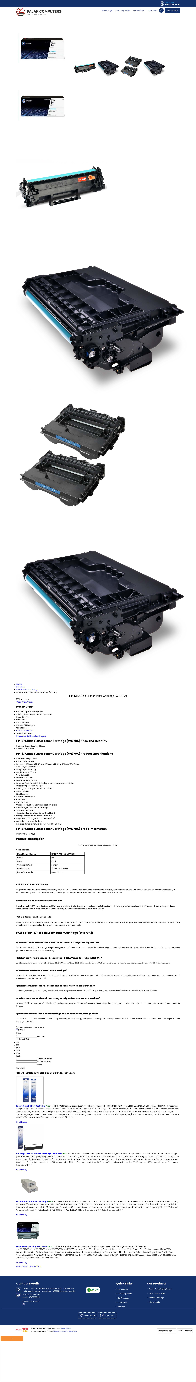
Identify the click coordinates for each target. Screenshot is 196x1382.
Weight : (131, 1159)
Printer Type (21, 767)
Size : (51, 1114)
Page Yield (20, 818)
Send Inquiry (40, 736)
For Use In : (143, 1106)
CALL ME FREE (35, 1266)
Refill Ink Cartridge (156, 1297)
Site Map (121, 1307)
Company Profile (123, 10)
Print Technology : (149, 1111)
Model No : (93, 1108)
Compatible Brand (24, 761)
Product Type (22, 807)
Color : (102, 1111)
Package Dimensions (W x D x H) (30, 824)
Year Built (20, 775)
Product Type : (103, 1106)
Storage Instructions (25, 805)
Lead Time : (148, 1114)
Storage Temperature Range (29, 815)
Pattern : (75, 1111)
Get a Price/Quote (24, 702)
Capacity (20, 786)
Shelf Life (20, 810)
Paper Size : (69, 1114)
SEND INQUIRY (22, 1266)
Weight (19, 769)
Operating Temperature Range (30, 813)
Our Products (138, 10)
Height (19, 772)
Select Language (185, 1330)
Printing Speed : (98, 1114)
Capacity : (128, 1114)
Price (18, 748)
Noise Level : (167, 1114)
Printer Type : (148, 1108)
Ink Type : (121, 1111)
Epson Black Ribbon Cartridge (30, 1106)
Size (18, 794)
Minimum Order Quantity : (76, 1106)
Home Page (107, 10)
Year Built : (145, 1162)
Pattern (19, 796)
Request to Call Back (25, 736)
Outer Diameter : (61, 1117)
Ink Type (20, 802)
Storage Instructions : (116, 1204)
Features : (168, 1201)
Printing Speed (22, 788)
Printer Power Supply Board (160, 1289)
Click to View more (24, 730)
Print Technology (24, 758)
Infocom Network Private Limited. (65, 1331)
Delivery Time (22, 834)
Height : (34, 1114)
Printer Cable (154, 1302)
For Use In (20, 764)
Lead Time (20, 780)
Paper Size (21, 791)
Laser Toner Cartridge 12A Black (31, 1246)
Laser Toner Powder (157, 1293)
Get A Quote (172, 10)
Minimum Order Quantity (27, 746)
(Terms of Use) (65, 1329)
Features (20, 783)
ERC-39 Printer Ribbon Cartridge (32, 1201)
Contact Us (152, 10)
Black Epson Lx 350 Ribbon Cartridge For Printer (39, 1153)
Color (18, 799)
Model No (20, 777)
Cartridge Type (23, 821)
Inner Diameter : (37, 1117)
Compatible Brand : (125, 1108)
